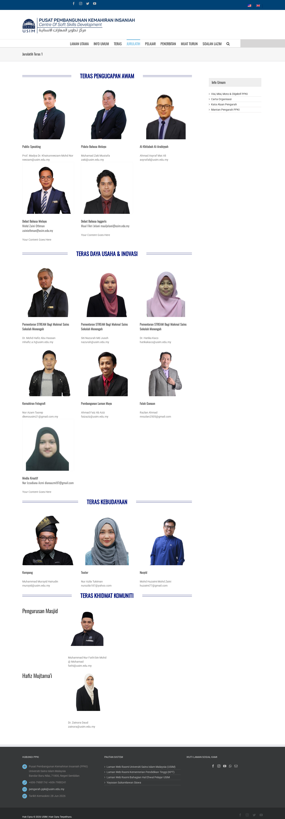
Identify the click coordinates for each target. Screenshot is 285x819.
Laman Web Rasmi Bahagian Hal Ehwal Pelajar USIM (138, 777)
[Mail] (236, 766)
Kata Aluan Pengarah (224, 104)
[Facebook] (213, 766)
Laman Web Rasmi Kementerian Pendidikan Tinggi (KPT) (140, 772)
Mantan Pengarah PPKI (225, 109)
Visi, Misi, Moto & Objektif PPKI (229, 93)
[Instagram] (218, 766)
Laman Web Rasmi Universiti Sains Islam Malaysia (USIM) (141, 766)
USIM (44, 817)
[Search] (228, 43)
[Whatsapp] (230, 766)
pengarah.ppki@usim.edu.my (46, 789)
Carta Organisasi (221, 99)
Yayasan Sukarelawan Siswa (124, 782)
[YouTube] (224, 766)
